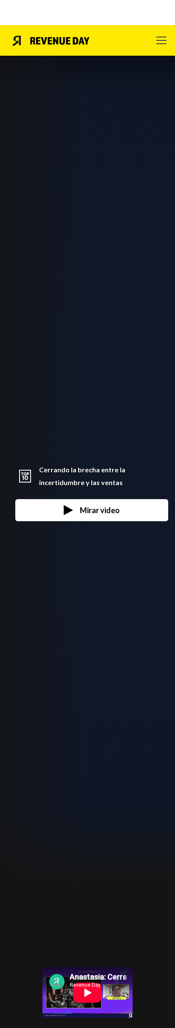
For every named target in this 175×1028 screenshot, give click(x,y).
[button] (159, 40)
